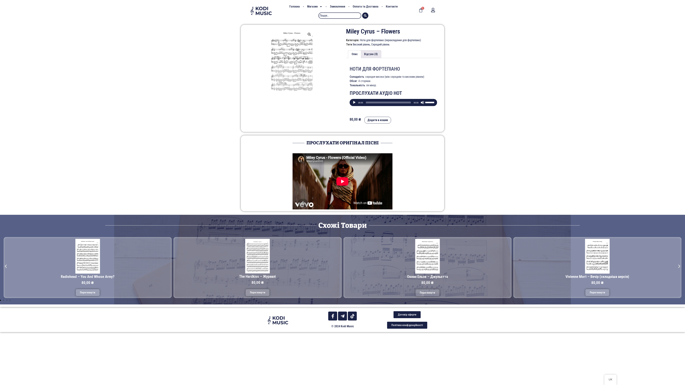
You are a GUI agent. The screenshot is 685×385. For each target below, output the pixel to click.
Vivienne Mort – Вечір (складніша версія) (597, 276)
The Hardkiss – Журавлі (257, 276)
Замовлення (337, 6)
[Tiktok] (352, 316)
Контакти (392, 6)
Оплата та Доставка (365, 6)
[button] (6, 266)
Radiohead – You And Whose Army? (88, 276)
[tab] (354, 54)
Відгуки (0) (371, 54)
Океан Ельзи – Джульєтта (427, 276)
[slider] (430, 102)
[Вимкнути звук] (422, 102)
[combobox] (339, 15)
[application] (393, 102)
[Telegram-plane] (342, 316)
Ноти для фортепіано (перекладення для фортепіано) (390, 40)
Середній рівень (380, 44)
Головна (294, 6)
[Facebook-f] (332, 316)
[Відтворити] (354, 102)
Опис (355, 54)
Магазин (312, 6)
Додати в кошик (377, 120)
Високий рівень (361, 44)
